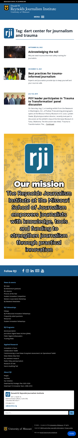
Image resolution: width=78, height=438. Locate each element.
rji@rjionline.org (11, 406)
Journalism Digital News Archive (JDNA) (17, 333)
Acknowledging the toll (43, 52)
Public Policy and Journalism (13, 361)
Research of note (9, 364)
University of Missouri (20, 12)
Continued (50, 124)
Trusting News (9, 339)
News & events (10, 282)
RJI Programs (9, 327)
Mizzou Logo (6, 8)
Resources (7, 319)
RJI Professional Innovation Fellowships (17, 314)
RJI (33, 8)
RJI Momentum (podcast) (12, 289)
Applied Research (11, 344)
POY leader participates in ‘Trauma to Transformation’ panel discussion (51, 101)
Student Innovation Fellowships (14, 321)
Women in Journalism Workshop (15, 299)
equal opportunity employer (48, 432)
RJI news (7, 286)
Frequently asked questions (13, 316)
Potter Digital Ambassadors (13, 336)
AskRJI (71, 433)
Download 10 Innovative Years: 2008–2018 (18, 386)
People (6, 376)
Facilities (7, 378)
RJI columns (8, 291)
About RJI (7, 372)
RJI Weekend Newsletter (12, 301)
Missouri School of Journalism (15, 1)
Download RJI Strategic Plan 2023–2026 (17, 383)
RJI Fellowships (10, 307)
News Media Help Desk (12, 356)
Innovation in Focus (10, 348)
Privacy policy (69, 428)
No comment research (11, 358)
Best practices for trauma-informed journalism (45, 75)
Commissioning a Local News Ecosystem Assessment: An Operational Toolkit (30, 353)
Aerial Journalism (10, 331)
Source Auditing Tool (11, 366)
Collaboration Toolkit (11, 351)
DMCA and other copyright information (52, 428)
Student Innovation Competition (15, 296)
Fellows (6, 311)
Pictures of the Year (10, 294)
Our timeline (8, 381)
